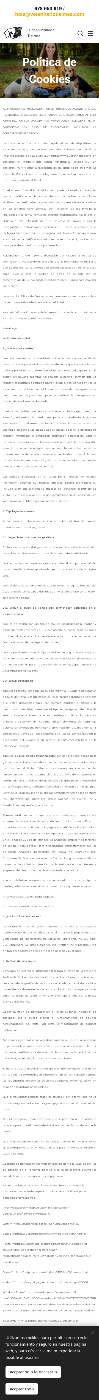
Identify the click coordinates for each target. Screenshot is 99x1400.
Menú (90, 33)
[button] (79, 33)
